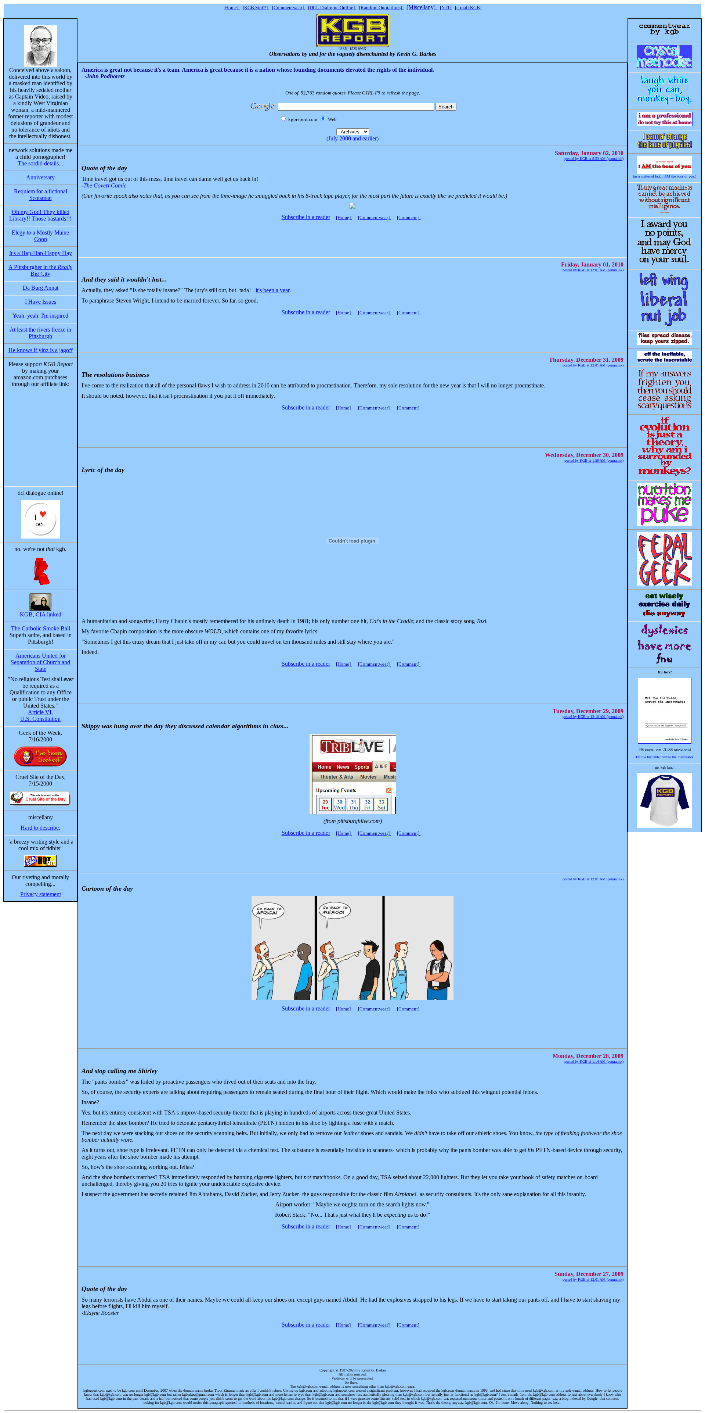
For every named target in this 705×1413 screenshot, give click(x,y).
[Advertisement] (351, 235)
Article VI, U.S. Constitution (40, 715)
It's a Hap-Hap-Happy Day (40, 253)
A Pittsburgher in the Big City (40, 270)
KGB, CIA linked (40, 614)
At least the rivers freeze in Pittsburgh (40, 332)
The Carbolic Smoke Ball (40, 628)
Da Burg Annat (40, 288)
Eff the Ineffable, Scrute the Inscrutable (664, 757)
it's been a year (272, 290)
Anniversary (40, 177)
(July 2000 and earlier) (352, 138)
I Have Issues (40, 301)
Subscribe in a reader (306, 217)
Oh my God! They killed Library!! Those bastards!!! (40, 215)
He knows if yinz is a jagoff (40, 350)
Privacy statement (40, 894)
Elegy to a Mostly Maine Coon (40, 235)
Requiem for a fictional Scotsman (40, 194)
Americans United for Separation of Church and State (40, 662)
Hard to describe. (40, 827)
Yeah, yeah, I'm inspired (40, 315)
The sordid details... (40, 163)
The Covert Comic (104, 185)
